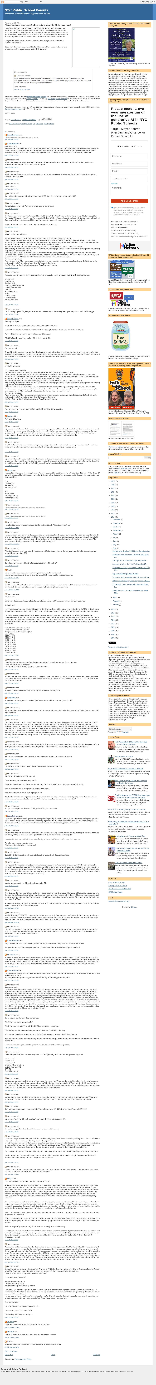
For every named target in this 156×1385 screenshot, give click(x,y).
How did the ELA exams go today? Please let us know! (126, 809)
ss (8, 1341)
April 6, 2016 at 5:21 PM (11, 715)
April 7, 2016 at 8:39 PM (11, 1162)
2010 (113, 627)
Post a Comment (11, 1351)
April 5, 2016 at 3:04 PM (11, 167)
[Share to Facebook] (49, 119)
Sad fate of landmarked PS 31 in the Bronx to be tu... (131, 551)
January (116, 605)
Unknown (10, 1322)
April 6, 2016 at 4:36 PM (11, 683)
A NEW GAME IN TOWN (124, 756)
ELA (34, 123)
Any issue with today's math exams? (125, 574)
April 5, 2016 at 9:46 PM (11, 518)
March (115, 597)
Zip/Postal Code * (119, 177)
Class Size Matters (129, 224)
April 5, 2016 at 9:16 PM (11, 452)
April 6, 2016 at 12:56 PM (12, 589)
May (115, 545)
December (117, 520)
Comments (116, 186)
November (117, 523)
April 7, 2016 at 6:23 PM (11, 1090)
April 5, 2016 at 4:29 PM (11, 179)
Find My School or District (117, 886)
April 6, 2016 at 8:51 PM (11, 848)
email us (117, 473)
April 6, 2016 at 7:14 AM (11, 565)
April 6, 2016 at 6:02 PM (11, 749)
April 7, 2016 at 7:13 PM (11, 1121)
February (116, 601)
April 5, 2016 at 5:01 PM (11, 189)
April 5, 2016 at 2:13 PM (11, 139)
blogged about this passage (36, 97)
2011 (113, 624)
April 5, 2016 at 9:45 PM (11, 509)
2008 (113, 634)
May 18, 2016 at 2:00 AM (12, 1347)
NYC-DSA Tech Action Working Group (124, 237)
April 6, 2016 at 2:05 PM (11, 669)
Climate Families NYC (119, 234)
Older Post (96, 1355)
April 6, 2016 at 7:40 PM (11, 801)
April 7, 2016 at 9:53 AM (11, 966)
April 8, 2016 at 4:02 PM (11, 1240)
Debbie (9, 470)
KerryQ (9, 1178)
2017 (113, 513)
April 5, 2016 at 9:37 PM (11, 500)
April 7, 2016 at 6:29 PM (11, 1102)
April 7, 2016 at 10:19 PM (12, 1174)
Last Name (116, 162)
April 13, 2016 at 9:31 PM (12, 1327)
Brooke (9, 416)
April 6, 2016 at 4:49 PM (11, 693)
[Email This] (42, 119)
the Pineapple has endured (57, 99)
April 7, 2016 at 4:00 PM (11, 1047)
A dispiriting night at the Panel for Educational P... (129, 564)
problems (51, 123)
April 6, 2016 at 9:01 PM (11, 876)
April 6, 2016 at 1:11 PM (11, 655)
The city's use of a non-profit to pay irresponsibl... (129, 560)
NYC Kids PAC (133, 234)
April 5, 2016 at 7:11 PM (11, 314)
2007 (113, 638)
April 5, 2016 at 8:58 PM (11, 421)
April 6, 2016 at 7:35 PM (11, 769)
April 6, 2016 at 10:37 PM (12, 908)
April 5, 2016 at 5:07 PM (11, 199)
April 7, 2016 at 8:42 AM (11, 936)
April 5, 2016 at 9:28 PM (11, 466)
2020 (113, 503)
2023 (113, 492)
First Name (116, 155)
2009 (113, 631)
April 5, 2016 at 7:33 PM (11, 402)
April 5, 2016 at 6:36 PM (11, 227)
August (115, 534)
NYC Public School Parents (26, 10)
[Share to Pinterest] (51, 119)
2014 (113, 613)
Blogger (133, 907)
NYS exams (39, 123)
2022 (113, 495)
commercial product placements (22, 123)
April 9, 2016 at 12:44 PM (12, 1262)
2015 (113, 609)
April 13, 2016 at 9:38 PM (12, 1337)
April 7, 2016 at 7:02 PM (11, 1112)
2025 (113, 485)
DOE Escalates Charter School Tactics (128, 863)
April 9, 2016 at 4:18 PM (11, 1317)
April (115, 548)
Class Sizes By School (116, 882)
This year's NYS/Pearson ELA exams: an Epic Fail (125, 769)
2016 (10, 123)
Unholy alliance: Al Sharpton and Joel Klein (130, 836)
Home (53, 1355)
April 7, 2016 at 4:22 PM (11, 1074)
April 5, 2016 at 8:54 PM (11, 412)
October (116, 527)
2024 (113, 488)
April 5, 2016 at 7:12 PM (11, 341)
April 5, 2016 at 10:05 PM (12, 528)
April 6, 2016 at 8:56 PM (11, 858)
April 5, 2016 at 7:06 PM (11, 268)
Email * (115, 169)
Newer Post (9, 1355)
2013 (113, 616)
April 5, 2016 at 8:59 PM (11, 438)
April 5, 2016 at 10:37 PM (12, 544)
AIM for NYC (143, 237)
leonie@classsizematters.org (118, 901)
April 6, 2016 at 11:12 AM (12, 577)
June (115, 541)
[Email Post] (38, 120)
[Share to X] (46, 119)
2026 (113, 481)
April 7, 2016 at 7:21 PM (11, 1131)
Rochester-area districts (13, 109)
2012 (113, 620)
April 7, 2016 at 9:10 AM (11, 950)
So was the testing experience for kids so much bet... (131, 577)
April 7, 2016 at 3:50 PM (11, 1011)
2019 (113, 506)
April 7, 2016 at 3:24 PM (11, 980)
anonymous (11, 698)
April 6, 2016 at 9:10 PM (11, 886)
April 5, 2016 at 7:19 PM (11, 359)
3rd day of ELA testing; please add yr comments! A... (131, 581)
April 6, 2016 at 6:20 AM (11, 556)
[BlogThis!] (44, 119)
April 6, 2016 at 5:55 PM (11, 737)
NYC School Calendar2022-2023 (119, 889)
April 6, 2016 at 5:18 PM (11, 703)
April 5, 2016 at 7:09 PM (11, 304)
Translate (125, 732)
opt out (46, 123)
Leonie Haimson (13, 135)
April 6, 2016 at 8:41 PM (11, 825)
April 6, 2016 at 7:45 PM (11, 811)
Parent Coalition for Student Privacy (123, 231)
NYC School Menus (115, 892)
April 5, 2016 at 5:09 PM (11, 209)
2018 (113, 510)
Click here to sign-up (115, 447)
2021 (113, 499)
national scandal (32, 99)
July (114, 538)
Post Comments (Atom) (23, 1359)
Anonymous (11, 954)
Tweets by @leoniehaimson (118, 647)
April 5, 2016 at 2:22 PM (11, 155)
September (117, 530)
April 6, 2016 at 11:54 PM (12, 922)
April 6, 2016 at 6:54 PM (11, 759)
